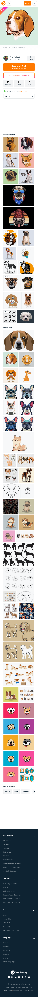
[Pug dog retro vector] (18, 264)
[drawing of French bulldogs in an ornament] (25, 728)
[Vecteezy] (3, 3)
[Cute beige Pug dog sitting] (11, 301)
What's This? (23, 91)
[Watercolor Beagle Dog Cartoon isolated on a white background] (10, 505)
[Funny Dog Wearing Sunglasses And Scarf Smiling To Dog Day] (12, 317)
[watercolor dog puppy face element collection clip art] (9, 653)
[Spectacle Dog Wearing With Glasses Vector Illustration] (11, 361)
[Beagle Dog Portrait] (10, 473)
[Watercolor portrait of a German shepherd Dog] (9, 413)
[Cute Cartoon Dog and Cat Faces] (9, 851)
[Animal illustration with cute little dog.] (12, 395)
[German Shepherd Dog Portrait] (10, 142)
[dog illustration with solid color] (11, 345)
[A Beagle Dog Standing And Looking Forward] (10, 697)
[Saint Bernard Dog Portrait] (10, 158)
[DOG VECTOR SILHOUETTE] (23, 411)
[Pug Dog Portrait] (10, 206)
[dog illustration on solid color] (10, 284)
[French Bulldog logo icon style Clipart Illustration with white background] (10, 536)
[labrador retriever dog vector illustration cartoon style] (18, 913)
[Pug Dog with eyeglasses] (18, 242)
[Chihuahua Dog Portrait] (10, 190)
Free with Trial (19, 67)
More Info (8, 95)
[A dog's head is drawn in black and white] (11, 713)
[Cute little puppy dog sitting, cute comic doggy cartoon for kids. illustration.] (18, 635)
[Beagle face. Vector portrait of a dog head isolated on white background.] (18, 454)
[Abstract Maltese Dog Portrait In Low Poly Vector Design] (12, 429)
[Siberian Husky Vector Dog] (10, 331)
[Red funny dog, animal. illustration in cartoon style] (10, 520)
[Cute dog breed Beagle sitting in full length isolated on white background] (10, 174)
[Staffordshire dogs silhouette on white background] (18, 809)
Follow (31, 59)
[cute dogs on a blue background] (11, 894)
